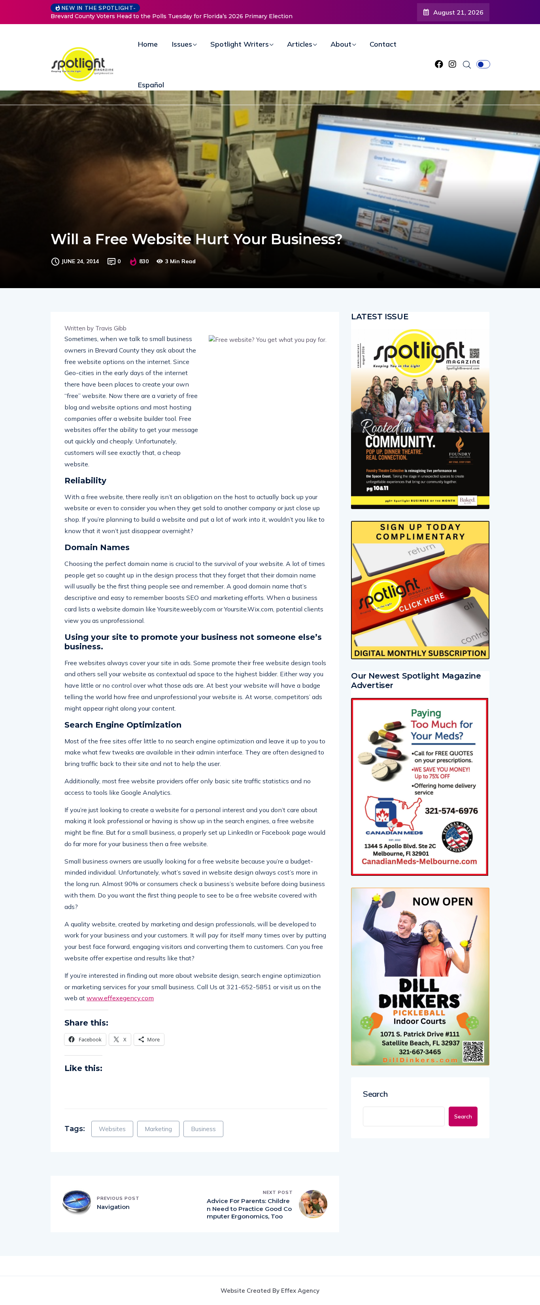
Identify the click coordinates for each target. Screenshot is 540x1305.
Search (375, 1094)
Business (203, 1129)
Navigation (113, 1207)
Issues (182, 44)
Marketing (158, 1129)
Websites (112, 1129)
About (340, 44)
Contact (383, 44)
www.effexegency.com (120, 998)
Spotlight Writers (239, 44)
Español (151, 84)
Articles (299, 44)
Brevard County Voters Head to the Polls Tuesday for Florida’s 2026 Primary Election (172, 16)
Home (148, 44)
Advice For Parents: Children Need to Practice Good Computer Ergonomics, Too (249, 1208)
